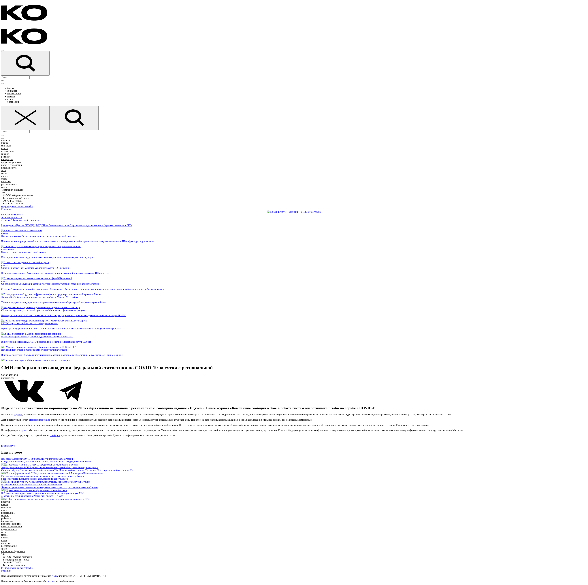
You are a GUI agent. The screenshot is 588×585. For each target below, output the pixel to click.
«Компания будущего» (13, 189)
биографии (13, 102)
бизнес (10, 88)
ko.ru (50, 581)
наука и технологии (11, 165)
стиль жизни (7, 249)
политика (6, 181)
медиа (4, 173)
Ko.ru (54, 576)
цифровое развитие (11, 162)
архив (4, 187)
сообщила (55, 435)
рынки (4, 148)
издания (18, 414)
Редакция (6, 209)
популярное (7, 214)
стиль (10, 99)
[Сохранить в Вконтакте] (24, 401)
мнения (11, 96)
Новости (18, 214)
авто (3, 170)
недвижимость (9, 167)
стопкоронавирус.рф (39, 419)
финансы (12, 90)
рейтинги (6, 156)
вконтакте (20, 206)
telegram (5, 206)
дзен (12, 206)
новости (5, 140)
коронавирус (8, 445)
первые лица (14, 93)
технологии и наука (11, 217)
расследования (9, 184)
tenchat (29, 206)
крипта (5, 176)
